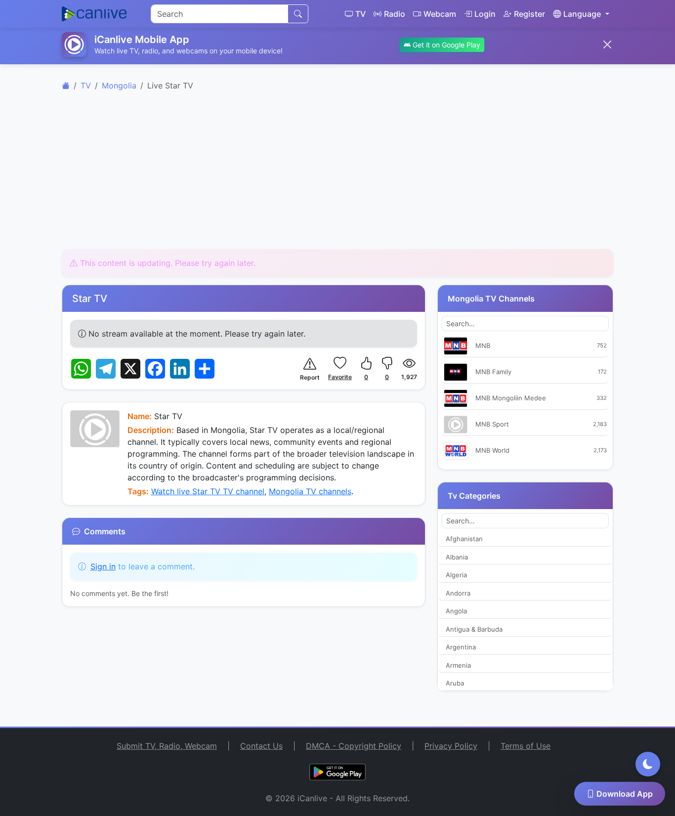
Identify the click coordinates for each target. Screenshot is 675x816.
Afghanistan (464, 539)
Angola (456, 611)
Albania (457, 557)
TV (360, 14)
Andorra (458, 593)
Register (529, 14)
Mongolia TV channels (310, 491)
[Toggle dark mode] (647, 764)
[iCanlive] (66, 85)
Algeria (456, 575)
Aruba (455, 683)
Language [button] (582, 14)
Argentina (461, 647)
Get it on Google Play (445, 45)
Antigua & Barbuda (474, 629)
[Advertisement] (337, 176)
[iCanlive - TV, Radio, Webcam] (94, 14)
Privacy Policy (450, 746)
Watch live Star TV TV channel (207, 491)
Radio (394, 14)
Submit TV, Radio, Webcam (167, 746)
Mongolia (119, 85)
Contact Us (261, 746)
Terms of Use (525, 746)
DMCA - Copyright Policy (353, 746)
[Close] (607, 44)
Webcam (439, 14)
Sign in (103, 566)
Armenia (458, 665)
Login (485, 14)
